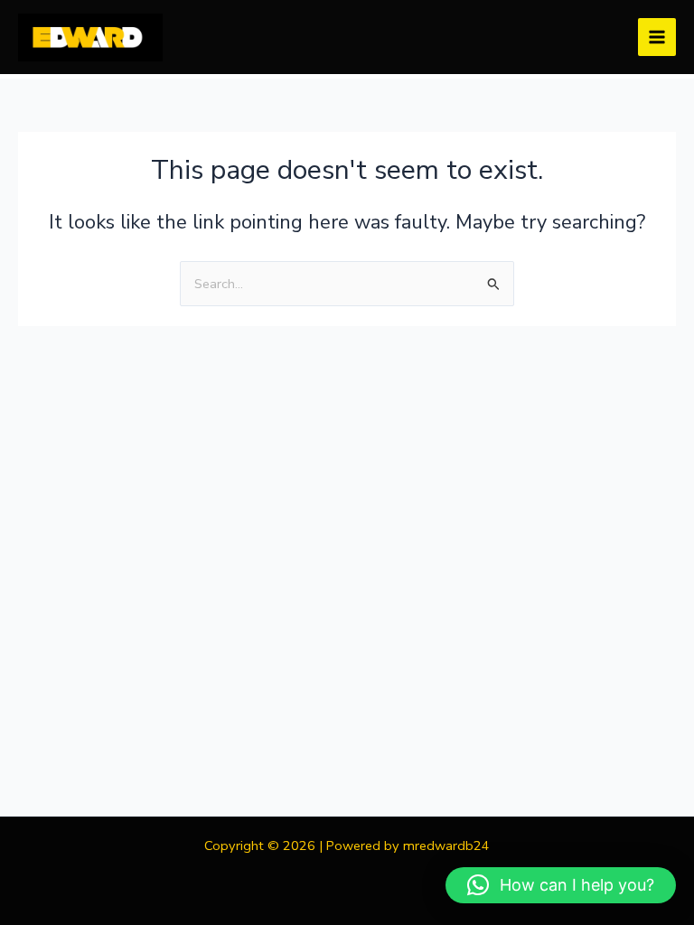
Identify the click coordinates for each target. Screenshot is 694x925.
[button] (560, 885)
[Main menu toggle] (657, 37)
